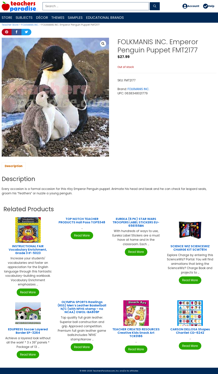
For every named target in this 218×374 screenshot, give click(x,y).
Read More (28, 292)
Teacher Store (10, 24)
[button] (103, 44)
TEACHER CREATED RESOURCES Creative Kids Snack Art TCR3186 (136, 332)
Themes (57, 17)
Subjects (24, 17)
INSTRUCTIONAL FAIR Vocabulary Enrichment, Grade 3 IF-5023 (28, 249)
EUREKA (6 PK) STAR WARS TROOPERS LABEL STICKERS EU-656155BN (136, 222)
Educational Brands (105, 17)
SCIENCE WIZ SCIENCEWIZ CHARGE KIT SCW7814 (190, 248)
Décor (42, 17)
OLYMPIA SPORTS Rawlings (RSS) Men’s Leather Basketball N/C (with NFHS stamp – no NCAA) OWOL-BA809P (82, 307)
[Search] (155, 6)
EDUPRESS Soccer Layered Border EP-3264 (28, 331)
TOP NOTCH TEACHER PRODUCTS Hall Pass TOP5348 (82, 220)
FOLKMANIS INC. (30, 24)
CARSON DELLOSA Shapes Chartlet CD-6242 (190, 331)
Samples (75, 17)
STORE (7, 17)
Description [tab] (13, 166)
